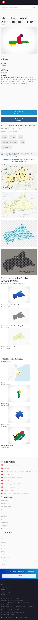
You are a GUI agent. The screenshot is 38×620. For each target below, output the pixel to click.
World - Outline (7, 474)
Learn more (26, 128)
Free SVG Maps (5, 599)
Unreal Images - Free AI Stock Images (12, 600)
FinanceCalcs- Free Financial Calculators (13, 606)
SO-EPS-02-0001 (5, 384)
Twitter (3, 564)
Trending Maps (5, 525)
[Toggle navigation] (35, 2)
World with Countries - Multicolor (12, 465)
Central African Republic (10, 142)
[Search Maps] (34, 7)
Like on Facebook (7, 617)
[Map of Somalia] (19, 372)
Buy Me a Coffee (5, 558)
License (3, 545)
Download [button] (19, 112)
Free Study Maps (22, 602)
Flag (22, 142)
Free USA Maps (17, 599)
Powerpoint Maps (6, 506)
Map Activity (4, 522)
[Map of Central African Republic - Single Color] (19, 316)
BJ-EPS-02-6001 (5, 405)
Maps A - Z (4, 528)
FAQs (2, 539)
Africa (4, 137)
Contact (3, 548)
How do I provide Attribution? (9, 131)
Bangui (13, 137)
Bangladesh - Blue (8, 490)
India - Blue (6, 468)
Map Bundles (4, 500)
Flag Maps (4, 509)
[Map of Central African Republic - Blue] (19, 294)
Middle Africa (6, 147)
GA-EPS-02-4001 (5, 426)
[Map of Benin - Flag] (19, 393)
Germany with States (9, 487)
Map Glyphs (30, 606)
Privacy (3, 551)
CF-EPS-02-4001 (5, 306)
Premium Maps (5, 503)
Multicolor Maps (5, 513)
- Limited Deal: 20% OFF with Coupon (19, 160)
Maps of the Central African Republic (13, 284)
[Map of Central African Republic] (19, 336)
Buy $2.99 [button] (19, 119)
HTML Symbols (5, 604)
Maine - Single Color (8, 480)
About (3, 535)
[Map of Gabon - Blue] (19, 414)
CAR (20, 137)
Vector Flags (27, 599)
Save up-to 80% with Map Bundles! (19, 574)
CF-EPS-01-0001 (5, 327)
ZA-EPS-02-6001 (5, 447)
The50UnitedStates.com (8, 602)
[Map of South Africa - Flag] (19, 435)
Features (3, 542)
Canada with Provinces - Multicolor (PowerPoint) (16, 493)
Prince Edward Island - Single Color (12, 477)
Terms (3, 554)
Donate (17, 609)
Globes (3, 519)
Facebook (4, 561)
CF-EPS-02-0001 (5, 348)
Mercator (4, 73)
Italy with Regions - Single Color (12, 484)
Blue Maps (4, 516)
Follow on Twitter (22, 617)
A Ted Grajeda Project (7, 614)
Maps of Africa (6, 361)
